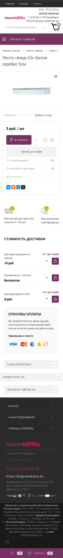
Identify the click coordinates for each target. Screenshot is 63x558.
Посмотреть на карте (18, 459)
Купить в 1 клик (31, 151)
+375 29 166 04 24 (48, 13)
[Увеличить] (31, 91)
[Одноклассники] (13, 187)
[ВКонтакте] (8, 187)
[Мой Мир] (18, 187)
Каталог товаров (22, 39)
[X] (23, 187)
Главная (9, 3)
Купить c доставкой (55, 261)
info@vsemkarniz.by (29, 476)
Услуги (37, 3)
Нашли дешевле (19, 160)
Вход (41, 9)
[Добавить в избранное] (55, 77)
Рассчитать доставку (22, 168)
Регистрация (52, 9)
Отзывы (24, 3)
